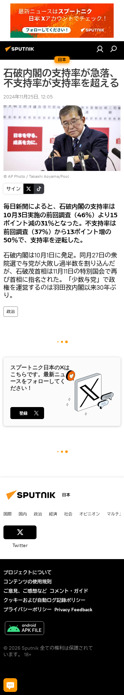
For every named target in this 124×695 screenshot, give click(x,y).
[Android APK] (24, 629)
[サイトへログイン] (100, 49)
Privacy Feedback (73, 609)
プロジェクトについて (27, 572)
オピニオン (89, 514)
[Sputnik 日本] (20, 51)
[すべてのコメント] (10, 685)
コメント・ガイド (69, 591)
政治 (11, 311)
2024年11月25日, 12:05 (28, 97)
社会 (68, 514)
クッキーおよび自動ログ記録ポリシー (44, 600)
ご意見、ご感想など (25, 591)
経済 (53, 514)
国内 (23, 514)
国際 (7, 514)
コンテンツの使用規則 (27, 582)
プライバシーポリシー (27, 609)
